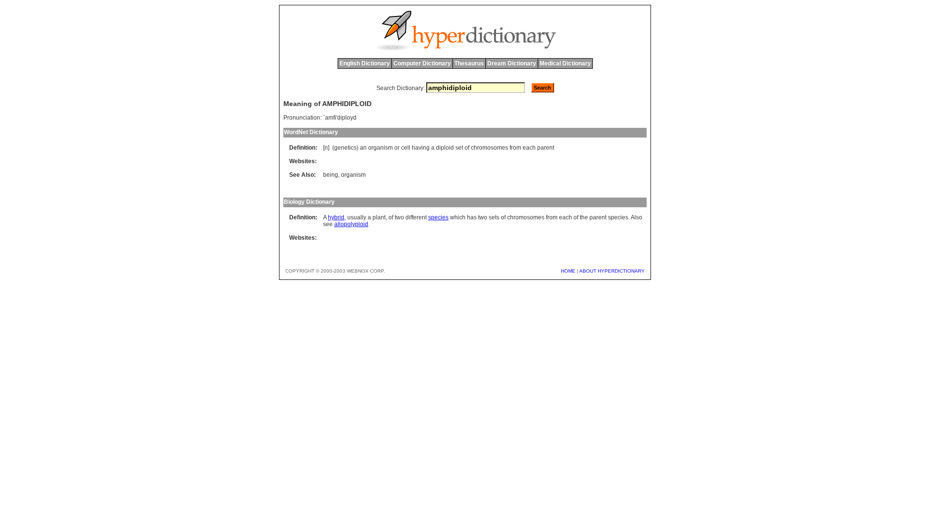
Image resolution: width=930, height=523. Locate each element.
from (515, 147)
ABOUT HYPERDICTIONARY (612, 271)
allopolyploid (351, 224)
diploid (445, 147)
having (421, 147)
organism (380, 147)
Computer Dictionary (422, 63)
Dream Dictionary (511, 63)
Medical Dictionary (565, 63)
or (397, 147)
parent (545, 147)
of (467, 147)
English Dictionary (365, 63)
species (438, 217)
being (330, 174)
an (363, 147)
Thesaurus (469, 63)
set (459, 147)
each (529, 147)
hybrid (336, 217)
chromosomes (489, 147)
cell (405, 147)
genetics (345, 147)
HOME (568, 271)
